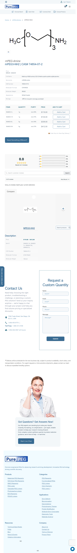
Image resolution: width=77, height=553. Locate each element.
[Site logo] (12, 6)
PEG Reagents (46, 478)
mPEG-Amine (16, 20)
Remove (34, 197)
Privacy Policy (46, 534)
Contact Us (45, 529)
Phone (44, 306)
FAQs (9, 529)
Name (44, 291)
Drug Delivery (46, 499)
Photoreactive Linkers (15, 491)
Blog (9, 532)
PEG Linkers (46, 483)
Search (67, 173)
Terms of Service (47, 532)
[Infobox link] (30, 12)
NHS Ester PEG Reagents (16, 481)
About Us (45, 527)
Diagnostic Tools (47, 514)
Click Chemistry (47, 486)
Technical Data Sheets (15, 527)
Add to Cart (61, 112)
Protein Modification (48, 509)
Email (44, 299)
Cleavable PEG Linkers (15, 488)
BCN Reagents (12, 494)
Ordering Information (14, 537)
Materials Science (47, 517)
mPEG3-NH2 (29, 228)
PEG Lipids (11, 486)
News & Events (12, 534)
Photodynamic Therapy (49, 506)
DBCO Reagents (13, 483)
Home (7, 20)
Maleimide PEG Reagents (16, 478)
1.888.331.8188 (18, 326)
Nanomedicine (46, 504)
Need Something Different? (17, 140)
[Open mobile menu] (70, 6)
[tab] (11, 191)
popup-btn (16, 12)
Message (45, 314)
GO (21, 541)
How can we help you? (2, 276)
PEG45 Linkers (12, 496)
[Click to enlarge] (8, 52)
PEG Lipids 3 (46, 488)
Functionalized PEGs (48, 481)
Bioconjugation (47, 501)
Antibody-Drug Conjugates (50, 511)
